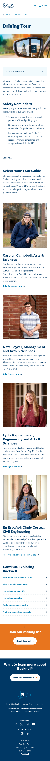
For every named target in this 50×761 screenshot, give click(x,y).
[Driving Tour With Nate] (25, 317)
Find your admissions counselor (17, 612)
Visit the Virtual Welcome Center (18, 577)
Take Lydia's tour (11, 466)
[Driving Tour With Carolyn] (25, 225)
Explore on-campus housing (15, 605)
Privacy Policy (13, 708)
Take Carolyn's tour (12, 286)
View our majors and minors (15, 584)
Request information (23, 677)
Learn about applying (12, 598)
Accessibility (27, 712)
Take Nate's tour (11, 374)
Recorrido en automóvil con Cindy (19, 554)
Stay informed (24, 640)
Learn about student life (14, 591)
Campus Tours (21, 14)
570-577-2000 (25, 750)
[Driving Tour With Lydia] (25, 405)
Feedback (25, 754)
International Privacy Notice (31, 708)
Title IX (37, 712)
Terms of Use (15, 712)
